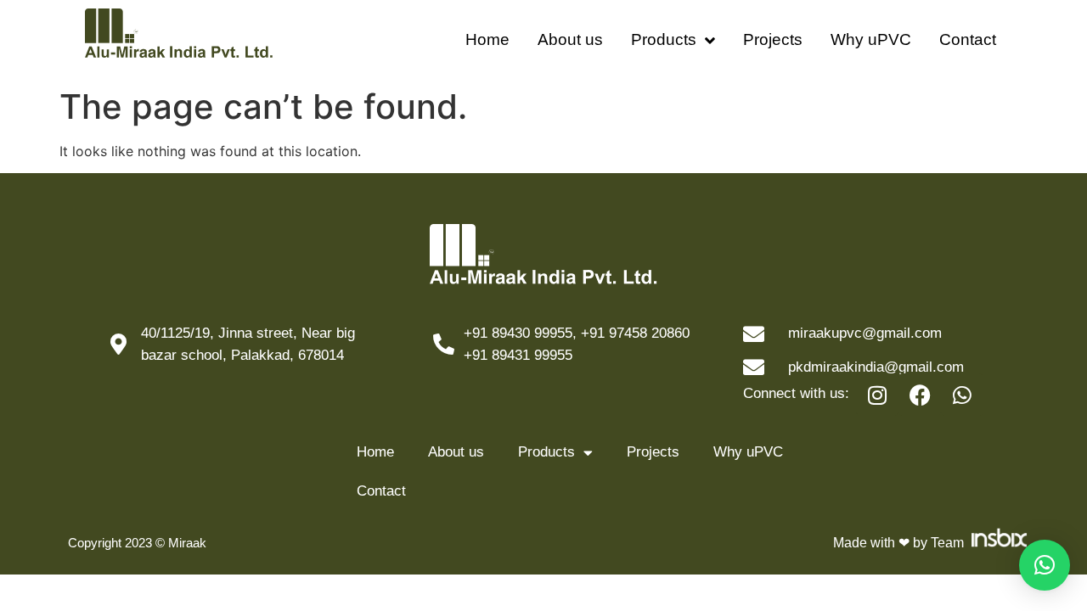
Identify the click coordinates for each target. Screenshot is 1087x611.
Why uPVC (871, 39)
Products (663, 39)
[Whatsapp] (962, 394)
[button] (1044, 565)
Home (487, 39)
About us (570, 39)
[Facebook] (919, 394)
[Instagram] (877, 394)
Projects (773, 39)
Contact (967, 39)
